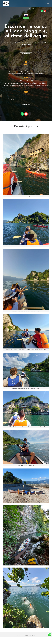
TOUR (20, 633)
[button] (26, 18)
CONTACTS (25, 633)
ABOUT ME (31, 633)
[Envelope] (44, 11)
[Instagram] (47, 11)
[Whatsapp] (42, 11)
